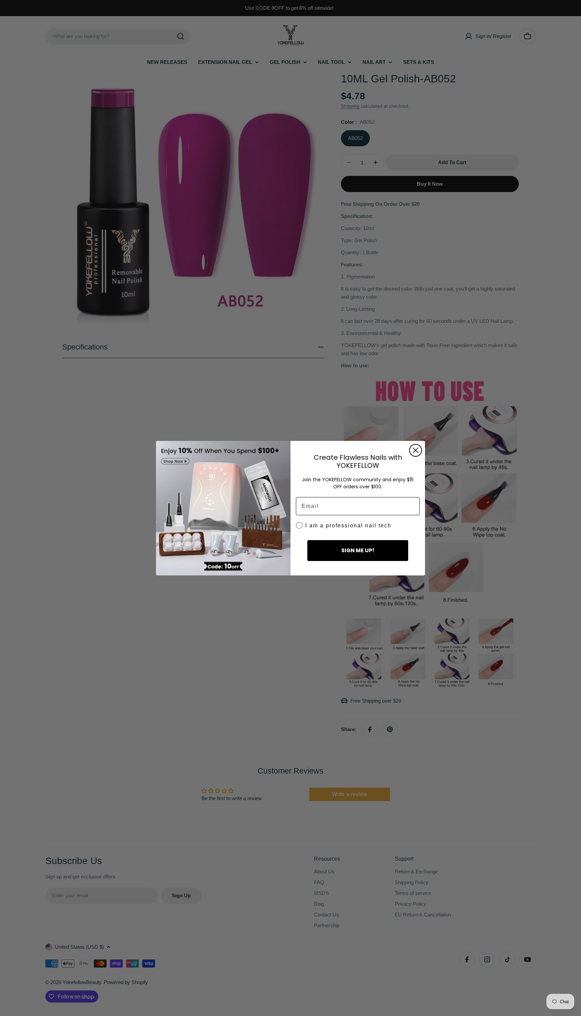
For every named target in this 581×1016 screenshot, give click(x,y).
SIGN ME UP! (358, 550)
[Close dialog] (416, 450)
